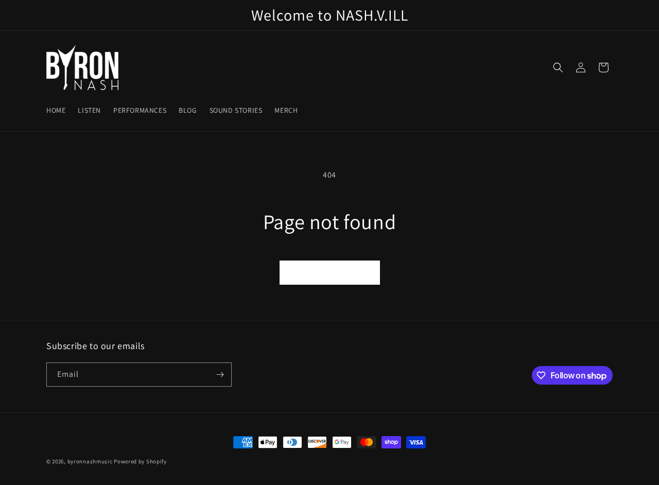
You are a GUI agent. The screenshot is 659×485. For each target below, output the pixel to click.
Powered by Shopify (140, 461)
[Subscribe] (220, 374)
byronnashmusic (90, 461)
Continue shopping (330, 273)
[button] (558, 67)
